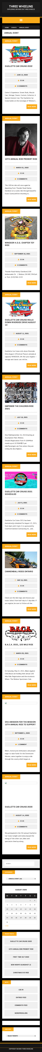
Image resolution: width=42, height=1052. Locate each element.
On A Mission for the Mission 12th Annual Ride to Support (20, 723)
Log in (21, 990)
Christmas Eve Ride (21, 973)
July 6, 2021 (22, 503)
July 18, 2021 (22, 417)
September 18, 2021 (22, 254)
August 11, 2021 (22, 333)
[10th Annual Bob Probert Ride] (21, 154)
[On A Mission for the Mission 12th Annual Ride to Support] (21, 717)
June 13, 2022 (22, 75)
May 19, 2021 (22, 580)
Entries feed (21, 997)
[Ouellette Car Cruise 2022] (21, 61)
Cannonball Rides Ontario (19, 571)
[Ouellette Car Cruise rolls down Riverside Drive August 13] (21, 315)
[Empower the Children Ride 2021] (21, 401)
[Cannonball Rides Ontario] (21, 567)
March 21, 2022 (22, 168)
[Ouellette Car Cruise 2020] (21, 802)
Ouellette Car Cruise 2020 (19, 806)
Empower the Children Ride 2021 (19, 407)
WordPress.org (21, 1013)
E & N (22, 80)
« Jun (6, 926)
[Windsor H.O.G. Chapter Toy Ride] (21, 238)
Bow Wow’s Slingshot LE (21, 965)
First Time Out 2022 (21, 957)
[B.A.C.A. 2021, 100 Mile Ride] (21, 640)
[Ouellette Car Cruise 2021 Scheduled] (21, 487)
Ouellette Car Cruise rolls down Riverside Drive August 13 (20, 322)
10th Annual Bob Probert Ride (21, 159)
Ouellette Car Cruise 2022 (18, 66)
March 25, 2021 (22, 653)
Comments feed (21, 1005)
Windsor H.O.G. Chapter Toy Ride (19, 244)
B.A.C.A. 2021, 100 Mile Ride (19, 644)
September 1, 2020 (22, 733)
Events (13, 27)
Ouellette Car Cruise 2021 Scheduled (18, 492)
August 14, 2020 (22, 815)
